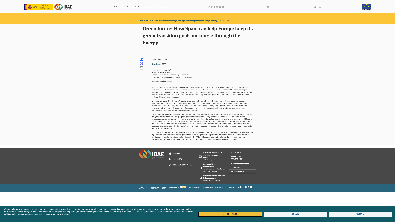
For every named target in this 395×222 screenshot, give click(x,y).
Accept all (360, 214)
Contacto (176, 153)
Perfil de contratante (120, 7)
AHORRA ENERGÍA (237, 172)
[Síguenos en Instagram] (220, 7)
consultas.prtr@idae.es (211, 171)
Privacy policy (8, 217)
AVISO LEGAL (164, 188)
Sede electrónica (132, 7)
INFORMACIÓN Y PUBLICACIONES (237, 158)
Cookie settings (230, 214)
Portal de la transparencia (158, 7)
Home (141, 21)
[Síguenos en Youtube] (217, 7)
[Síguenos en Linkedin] (212, 7)
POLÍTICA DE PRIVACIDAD (142, 188)
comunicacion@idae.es (211, 180)
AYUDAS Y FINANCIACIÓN (240, 163)
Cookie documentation (20, 217)
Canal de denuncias (144, 7)
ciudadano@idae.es (210, 160)
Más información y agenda (162, 81)
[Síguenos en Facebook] (214, 7)
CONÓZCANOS (236, 153)
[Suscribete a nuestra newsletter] (223, 7)
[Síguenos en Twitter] (238, 187)
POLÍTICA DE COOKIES (155, 188)
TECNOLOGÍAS (236, 167)
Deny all (295, 214)
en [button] (268, 7)
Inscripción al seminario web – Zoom (179, 77)
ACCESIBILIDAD (174, 187)
